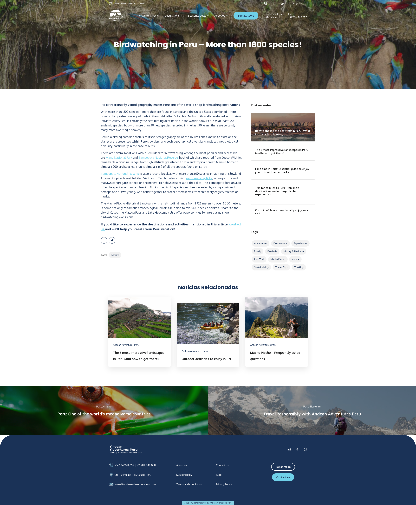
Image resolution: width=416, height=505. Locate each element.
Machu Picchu (278, 259)
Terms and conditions (189, 484)
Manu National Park (119, 157)
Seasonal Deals (197, 15)
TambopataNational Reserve (120, 173)
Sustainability (261, 267)
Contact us (222, 465)
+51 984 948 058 (146, 465)
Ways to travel (148, 15)
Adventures (260, 243)
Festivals (272, 251)
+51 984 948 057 (297, 17)
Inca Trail (259, 259)
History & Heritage (294, 251)
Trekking (299, 267)
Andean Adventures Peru (126, 344)
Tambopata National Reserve (158, 157)
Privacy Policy (224, 484)
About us (220, 15)
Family (257, 251)
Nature (115, 254)
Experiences (300, 243)
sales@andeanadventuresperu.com (129, 3)
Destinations (172, 15)
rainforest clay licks (199, 178)
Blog (218, 474)
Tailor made (283, 466)
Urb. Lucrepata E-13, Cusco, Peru (133, 474)
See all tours (246, 15)
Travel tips (281, 267)
